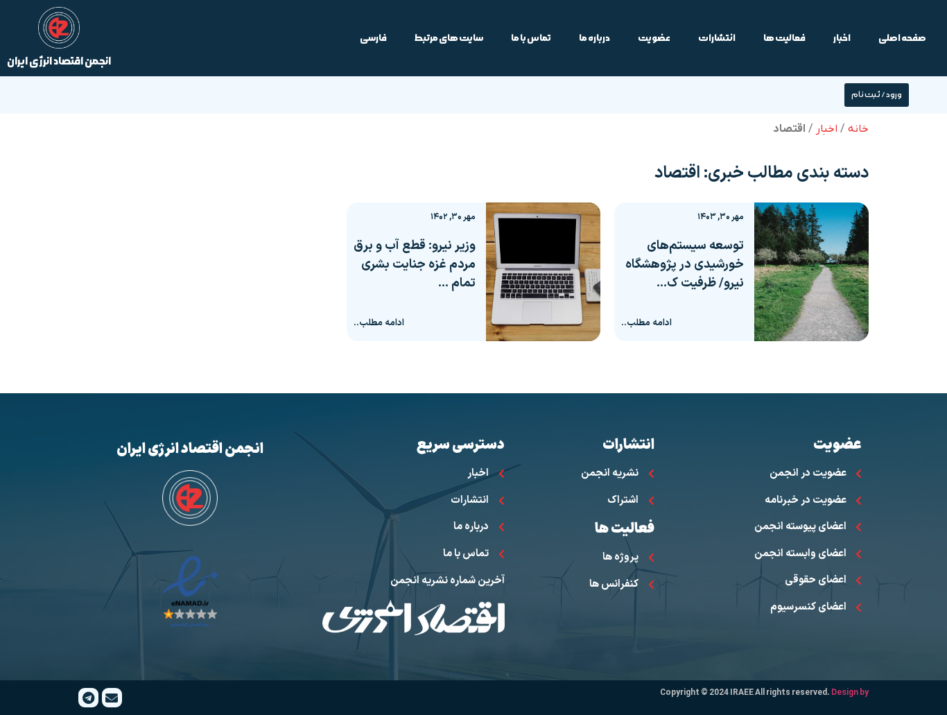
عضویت (654, 38)
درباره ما (594, 38)
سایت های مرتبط (449, 38)
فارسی (373, 38)
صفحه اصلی (902, 38)
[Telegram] (88, 698)
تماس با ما (531, 38)
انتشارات (717, 38)
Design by (850, 692)
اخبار (842, 38)
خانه (858, 129)
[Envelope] (112, 698)
